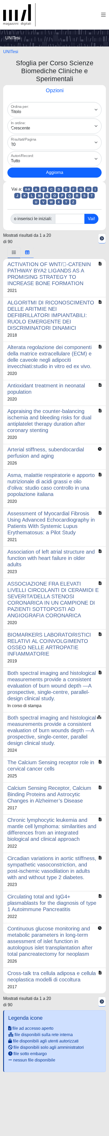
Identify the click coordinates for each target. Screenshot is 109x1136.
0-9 (27, 189)
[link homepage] (19, 14)
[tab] (14, 252)
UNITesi (10, 51)
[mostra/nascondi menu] (103, 14)
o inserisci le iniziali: (33, 218)
